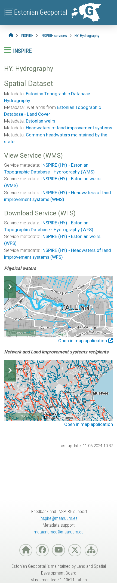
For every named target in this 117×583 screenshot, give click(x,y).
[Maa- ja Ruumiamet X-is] (74, 550)
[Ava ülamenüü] (8, 12)
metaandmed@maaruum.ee (59, 532)
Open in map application (82, 340)
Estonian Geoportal (40, 12)
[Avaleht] (10, 35)
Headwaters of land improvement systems (69, 127)
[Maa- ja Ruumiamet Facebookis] (42, 550)
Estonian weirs (40, 121)
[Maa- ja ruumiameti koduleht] (25, 550)
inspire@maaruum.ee (59, 518)
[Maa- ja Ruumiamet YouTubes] (58, 550)
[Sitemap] (91, 550)
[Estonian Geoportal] (85, 12)
